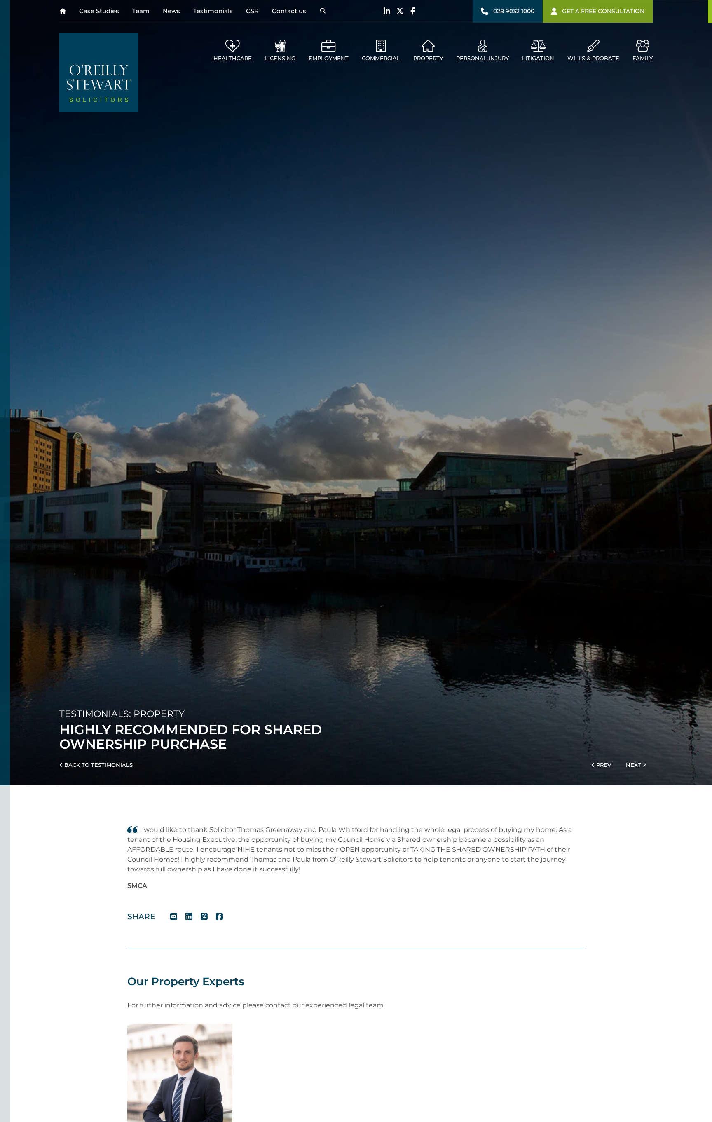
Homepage (62, 11)
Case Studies (99, 11)
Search (322, 11)
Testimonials (213, 11)
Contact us (289, 11)
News (171, 11)
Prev (603, 765)
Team (141, 11)
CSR (252, 11)
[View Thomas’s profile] (179, 1076)
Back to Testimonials (98, 765)
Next (634, 765)
